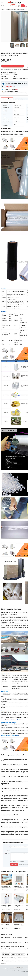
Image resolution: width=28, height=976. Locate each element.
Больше (3, 963)
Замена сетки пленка (17, 937)
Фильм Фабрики (5, 954)
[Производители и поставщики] (14, 2)
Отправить (14, 864)
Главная (2, 9)
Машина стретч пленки (18, 939)
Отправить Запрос (13, 66)
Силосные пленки (17, 942)
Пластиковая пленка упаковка (8, 960)
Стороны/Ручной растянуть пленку (7, 942)
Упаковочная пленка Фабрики (18, 954)
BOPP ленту (3, 939)
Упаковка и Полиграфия (10, 9)
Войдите (4, 92)
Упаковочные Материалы (21, 9)
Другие (26, 942)
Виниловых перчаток (5, 937)
